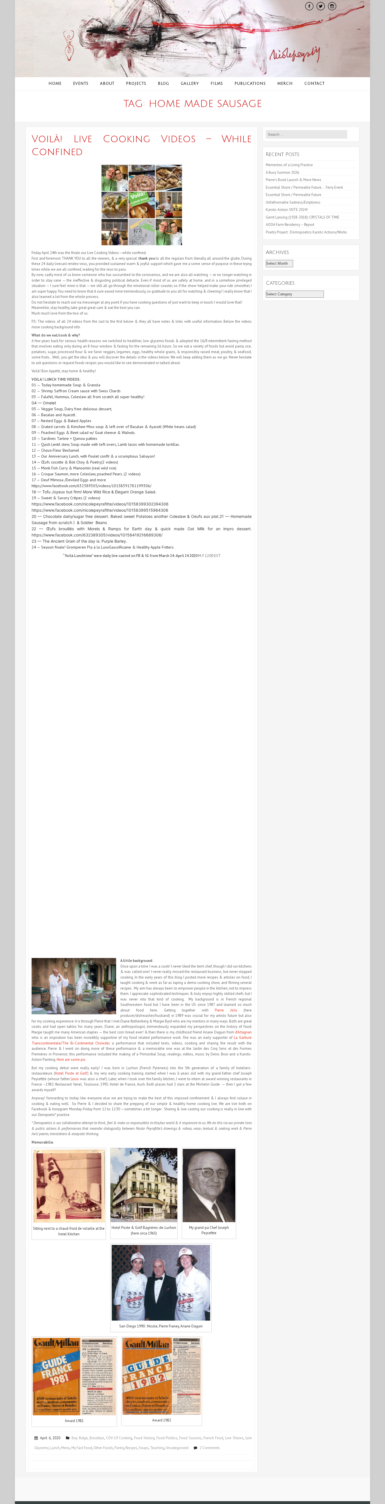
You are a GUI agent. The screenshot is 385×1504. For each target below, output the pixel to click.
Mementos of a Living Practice (289, 164)
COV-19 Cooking (119, 1438)
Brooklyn (97, 1438)
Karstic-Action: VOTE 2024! (287, 209)
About (107, 84)
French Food (213, 1438)
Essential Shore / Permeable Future (293, 194)
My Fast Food (81, 1447)
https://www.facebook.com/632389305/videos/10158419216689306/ (97, 534)
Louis (75, 1079)
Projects (136, 84)
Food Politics (167, 1438)
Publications (250, 84)
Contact (314, 84)
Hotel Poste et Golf (71, 1073)
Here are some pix (71, 1059)
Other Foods (103, 1447)
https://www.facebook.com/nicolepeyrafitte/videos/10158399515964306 (100, 510)
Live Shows (234, 1438)
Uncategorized (177, 1447)
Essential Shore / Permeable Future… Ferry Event (304, 187)
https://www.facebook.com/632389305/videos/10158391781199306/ (91, 485)
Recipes (131, 1447)
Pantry (119, 1447)
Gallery (190, 84)
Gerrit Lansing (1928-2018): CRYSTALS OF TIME (302, 217)
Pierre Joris (226, 1010)
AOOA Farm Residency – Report (290, 224)
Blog (163, 84)
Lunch (55, 1447)
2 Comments (210, 1447)
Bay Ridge (80, 1438)
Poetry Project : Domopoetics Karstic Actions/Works (306, 232)
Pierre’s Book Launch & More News (294, 179)
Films (217, 84)
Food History (144, 1438)
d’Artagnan (243, 1032)
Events (80, 84)
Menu (65, 1447)
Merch (285, 84)
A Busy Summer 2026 (282, 172)
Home (54, 84)
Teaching (157, 1447)
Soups (144, 1447)
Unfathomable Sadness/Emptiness (293, 202)
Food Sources (190, 1438)
